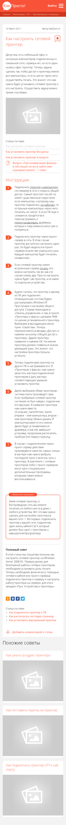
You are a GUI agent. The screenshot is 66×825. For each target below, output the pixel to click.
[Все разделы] (61, 6)
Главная (6, 14)
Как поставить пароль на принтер (31, 710)
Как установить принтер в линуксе (27, 157)
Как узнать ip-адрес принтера (28, 655)
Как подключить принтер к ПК (27, 612)
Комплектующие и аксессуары (46, 14)
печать (44, 268)
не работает (48, 205)
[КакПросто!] (14, 6)
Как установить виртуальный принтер (32, 620)
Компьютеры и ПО (21, 14)
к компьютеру (49, 187)
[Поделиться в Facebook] (18, 599)
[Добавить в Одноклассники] (8, 599)
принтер (35, 187)
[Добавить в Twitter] (23, 599)
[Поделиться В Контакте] (13, 599)
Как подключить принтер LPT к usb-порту (32, 767)
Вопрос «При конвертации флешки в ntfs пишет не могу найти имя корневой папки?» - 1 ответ (34, 166)
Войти (52, 6)
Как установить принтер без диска (27, 151)
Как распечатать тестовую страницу (31, 616)
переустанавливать (26, 222)
